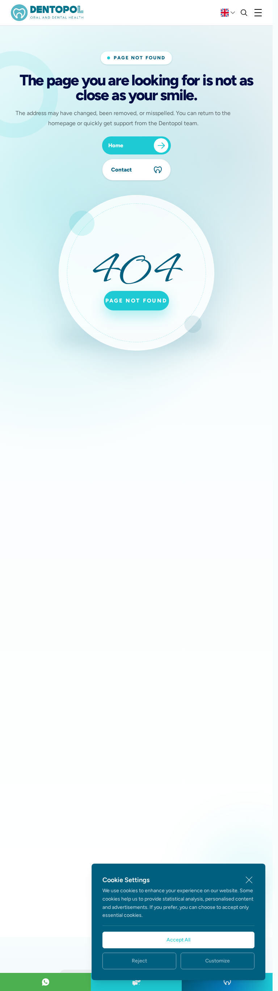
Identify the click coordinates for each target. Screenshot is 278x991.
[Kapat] (249, 879)
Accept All (178, 940)
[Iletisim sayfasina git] (136, 982)
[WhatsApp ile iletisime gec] (45, 982)
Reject (139, 961)
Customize (217, 961)
